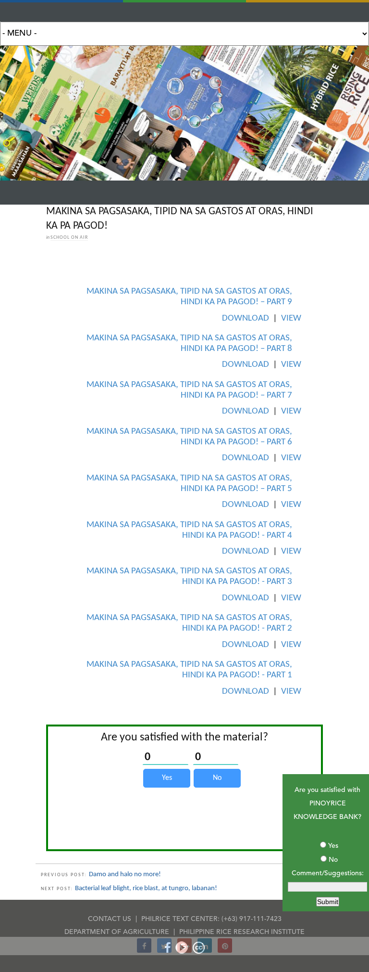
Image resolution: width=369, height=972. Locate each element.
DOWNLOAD (245, 318)
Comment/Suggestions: (328, 873)
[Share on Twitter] (164, 950)
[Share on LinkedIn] (204, 950)
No (333, 859)
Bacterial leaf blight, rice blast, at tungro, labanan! (146, 888)
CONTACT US (109, 919)
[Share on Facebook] (144, 950)
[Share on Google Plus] (184, 950)
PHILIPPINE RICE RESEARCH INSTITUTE (242, 932)
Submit (327, 902)
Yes (333, 845)
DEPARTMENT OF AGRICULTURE (116, 932)
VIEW (291, 318)
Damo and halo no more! (125, 874)
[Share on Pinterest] (225, 950)
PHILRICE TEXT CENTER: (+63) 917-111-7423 (211, 919)
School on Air (69, 237)
